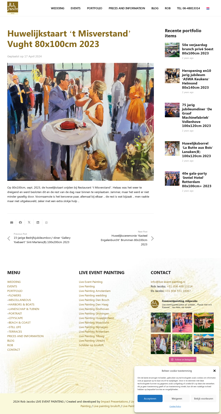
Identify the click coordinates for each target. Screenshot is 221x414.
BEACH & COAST (20, 322)
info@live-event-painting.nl (168, 282)
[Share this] (20, 222)
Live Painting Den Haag (93, 304)
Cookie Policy (175, 406)
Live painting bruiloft (107, 406)
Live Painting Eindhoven (94, 309)
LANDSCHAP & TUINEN (24, 309)
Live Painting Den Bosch (94, 300)
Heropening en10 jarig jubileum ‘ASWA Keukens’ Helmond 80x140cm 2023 (196, 78)
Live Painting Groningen (94, 313)
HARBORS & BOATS (21, 304)
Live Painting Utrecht (92, 340)
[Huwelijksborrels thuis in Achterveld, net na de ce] (161, 322)
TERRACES (15, 331)
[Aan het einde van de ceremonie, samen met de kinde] (161, 344)
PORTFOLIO (14, 291)
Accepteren (150, 398)
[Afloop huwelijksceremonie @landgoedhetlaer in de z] (182, 344)
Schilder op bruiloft (91, 345)
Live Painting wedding (93, 295)
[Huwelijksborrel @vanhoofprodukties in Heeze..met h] (204, 344)
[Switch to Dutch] (208, 8)
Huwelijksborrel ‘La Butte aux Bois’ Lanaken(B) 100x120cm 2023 (197, 149)
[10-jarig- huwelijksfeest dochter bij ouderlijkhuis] (204, 322)
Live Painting (87, 286)
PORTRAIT (15, 313)
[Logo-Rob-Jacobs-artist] (12, 8)
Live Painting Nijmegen (93, 327)
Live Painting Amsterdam (95, 291)
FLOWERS (15, 295)
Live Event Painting (91, 282)
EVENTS (12, 286)
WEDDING (14, 282)
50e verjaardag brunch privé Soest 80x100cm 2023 (197, 48)
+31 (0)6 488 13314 (180, 286)
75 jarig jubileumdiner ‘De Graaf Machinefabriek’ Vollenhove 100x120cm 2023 (197, 115)
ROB (10, 345)
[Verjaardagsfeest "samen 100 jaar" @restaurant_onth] (182, 322)
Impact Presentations (114, 401)
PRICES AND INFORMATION (25, 336)
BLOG (10, 340)
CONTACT (13, 349)
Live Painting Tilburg (92, 336)
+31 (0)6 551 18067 (178, 291)
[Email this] (11, 222)
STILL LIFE (15, 327)
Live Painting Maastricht (94, 322)
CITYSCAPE (16, 318)
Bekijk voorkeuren (203, 398)
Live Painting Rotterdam (94, 331)
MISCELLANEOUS (20, 300)
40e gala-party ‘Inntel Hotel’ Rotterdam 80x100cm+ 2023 (196, 179)
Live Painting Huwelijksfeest (96, 318)
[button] (214, 370)
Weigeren (177, 398)
